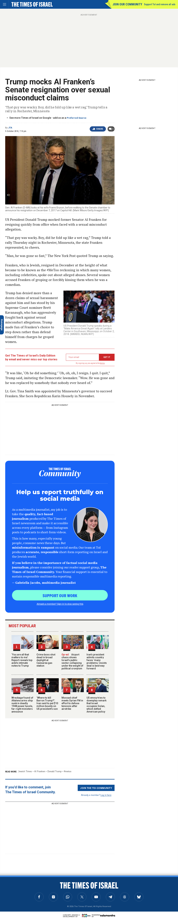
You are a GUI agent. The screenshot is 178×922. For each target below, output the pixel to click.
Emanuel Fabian (31, 886)
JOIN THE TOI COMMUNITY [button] (96, 787)
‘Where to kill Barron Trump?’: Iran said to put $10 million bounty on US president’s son (47, 703)
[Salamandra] (107, 915)
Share (99, 129)
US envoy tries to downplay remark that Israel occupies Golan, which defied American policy (96, 704)
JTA (10, 127)
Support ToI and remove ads (159, 4)
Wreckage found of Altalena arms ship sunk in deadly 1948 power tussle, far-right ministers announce (22, 704)
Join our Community (127, 4)
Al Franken (39, 771)
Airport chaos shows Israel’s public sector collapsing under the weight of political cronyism (72, 661)
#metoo (67, 771)
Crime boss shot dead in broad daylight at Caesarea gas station (46, 660)
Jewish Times (25, 771)
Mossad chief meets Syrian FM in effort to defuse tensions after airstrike (72, 703)
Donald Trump (54, 771)
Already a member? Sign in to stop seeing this (60, 603)
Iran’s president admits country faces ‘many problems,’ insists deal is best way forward (97, 661)
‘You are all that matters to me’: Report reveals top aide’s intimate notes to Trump (21, 660)
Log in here (105, 794)
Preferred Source (76, 118)
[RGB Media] (87, 915)
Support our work (60, 595)
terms (102, 363)
